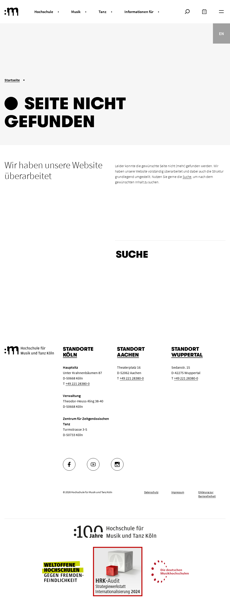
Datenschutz (151, 492)
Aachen (128, 355)
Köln (70, 355)
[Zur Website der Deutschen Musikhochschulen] (170, 571)
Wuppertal (187, 355)
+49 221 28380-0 (78, 383)
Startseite (12, 80)
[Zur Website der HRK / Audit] (117, 571)
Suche (187, 176)
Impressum (177, 492)
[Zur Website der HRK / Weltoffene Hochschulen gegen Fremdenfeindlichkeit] (62, 571)
